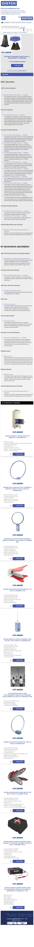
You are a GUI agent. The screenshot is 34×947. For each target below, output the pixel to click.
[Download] (11, 454)
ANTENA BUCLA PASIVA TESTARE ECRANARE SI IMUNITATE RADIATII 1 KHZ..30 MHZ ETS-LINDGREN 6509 (17, 540)
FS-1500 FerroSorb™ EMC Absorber (12, 162)
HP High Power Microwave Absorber (12, 290)
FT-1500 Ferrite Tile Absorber (11, 115)
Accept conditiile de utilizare (8, 14)
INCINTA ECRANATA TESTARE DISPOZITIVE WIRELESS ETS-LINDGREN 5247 (17, 436)
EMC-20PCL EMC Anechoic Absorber (12, 95)
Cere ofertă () (27, 22)
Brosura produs (13, 70)
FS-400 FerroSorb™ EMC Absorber (12, 176)
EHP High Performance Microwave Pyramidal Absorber (17, 258)
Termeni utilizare (11, 11)
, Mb (23, 70)
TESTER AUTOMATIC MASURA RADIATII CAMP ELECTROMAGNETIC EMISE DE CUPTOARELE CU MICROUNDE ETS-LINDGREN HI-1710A (17, 889)
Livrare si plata (13, 12)
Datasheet (25, 95)
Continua (18, 14)
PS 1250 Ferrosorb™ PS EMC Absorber (13, 211)
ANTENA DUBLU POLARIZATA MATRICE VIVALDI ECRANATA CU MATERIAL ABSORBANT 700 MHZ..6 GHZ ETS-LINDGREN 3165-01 (17, 843)
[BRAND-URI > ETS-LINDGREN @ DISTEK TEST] (6, 53)
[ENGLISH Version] (20, 17)
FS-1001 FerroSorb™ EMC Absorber (12, 135)
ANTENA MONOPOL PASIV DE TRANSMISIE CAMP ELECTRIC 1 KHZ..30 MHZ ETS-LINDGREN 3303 (17, 639)
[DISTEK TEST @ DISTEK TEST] (27, 18)
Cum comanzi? (22, 12)
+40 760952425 (17, 22)
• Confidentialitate (12, 916)
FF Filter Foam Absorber (9, 304)
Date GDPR (4, 11)
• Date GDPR (14, 914)
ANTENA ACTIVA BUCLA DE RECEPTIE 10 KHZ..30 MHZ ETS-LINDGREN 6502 (17, 742)
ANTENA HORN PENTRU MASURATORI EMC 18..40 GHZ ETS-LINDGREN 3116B (17, 589)
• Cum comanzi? (28, 916)
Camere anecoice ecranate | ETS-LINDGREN (15, 32)
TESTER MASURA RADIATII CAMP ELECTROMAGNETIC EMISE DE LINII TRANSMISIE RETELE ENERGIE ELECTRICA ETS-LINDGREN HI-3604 (17, 695)
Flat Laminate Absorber (9, 321)
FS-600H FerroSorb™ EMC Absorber (12, 183)
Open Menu (3, 18)
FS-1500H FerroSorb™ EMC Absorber (12, 168)
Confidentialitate (5, 12)
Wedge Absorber (8, 356)
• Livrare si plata (20, 916)
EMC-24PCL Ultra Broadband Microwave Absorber (16, 229)
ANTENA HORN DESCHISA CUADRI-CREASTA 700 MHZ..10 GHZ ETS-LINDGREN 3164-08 (17, 793)
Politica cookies (20, 11)
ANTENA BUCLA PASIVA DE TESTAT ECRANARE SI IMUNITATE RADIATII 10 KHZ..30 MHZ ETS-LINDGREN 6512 (17, 489)
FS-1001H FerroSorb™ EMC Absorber (12, 143)
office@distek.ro (7, 22)
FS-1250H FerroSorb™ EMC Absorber (12, 152)
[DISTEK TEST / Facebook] (16, 911)
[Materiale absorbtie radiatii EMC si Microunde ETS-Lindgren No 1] (11, 50)
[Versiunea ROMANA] (19, 17)
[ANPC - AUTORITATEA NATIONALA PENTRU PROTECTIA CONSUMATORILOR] (17, 921)
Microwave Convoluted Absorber (12, 337)
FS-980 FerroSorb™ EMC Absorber (12, 195)
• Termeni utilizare (21, 914)
